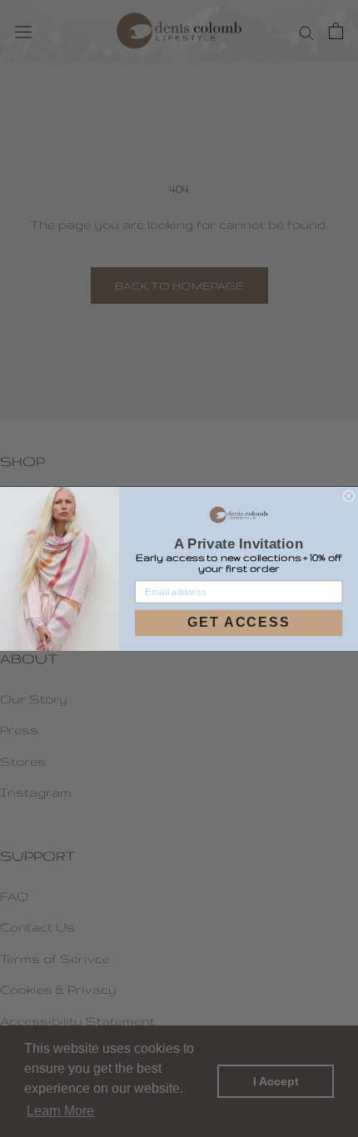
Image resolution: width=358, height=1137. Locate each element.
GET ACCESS (239, 622)
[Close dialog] (349, 495)
